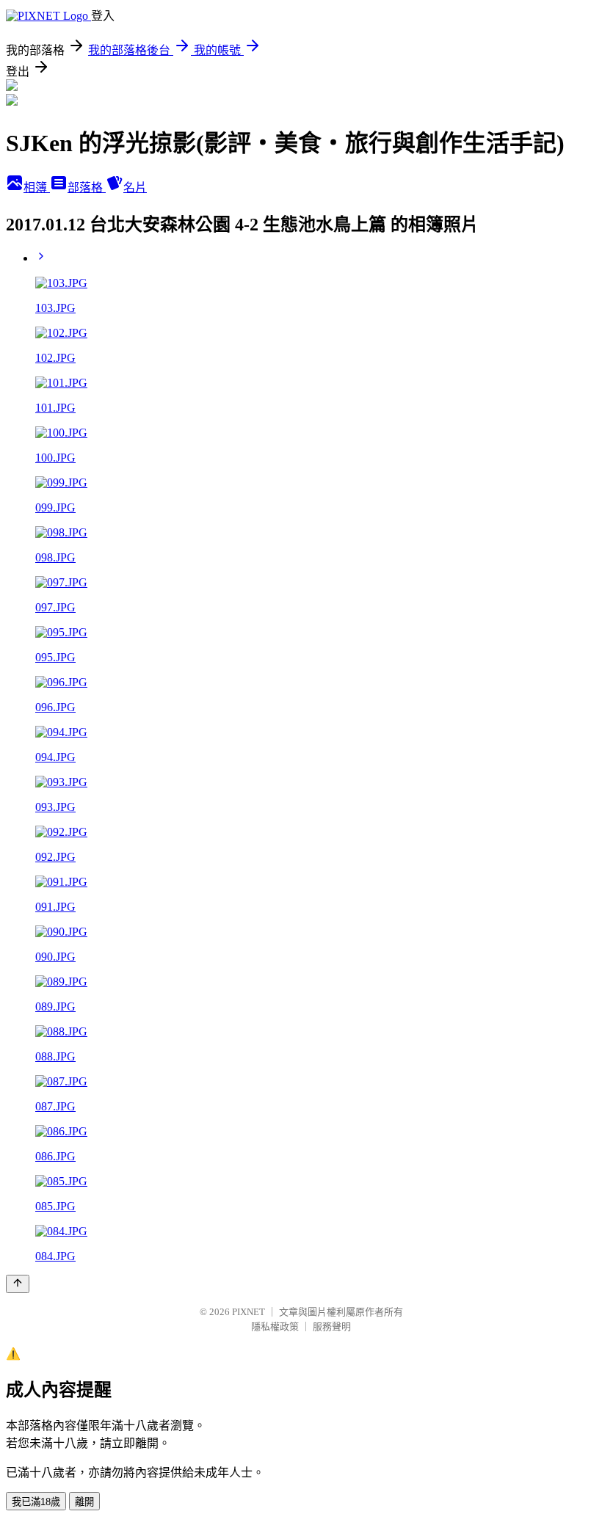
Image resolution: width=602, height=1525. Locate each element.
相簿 (36, 187)
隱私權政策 (275, 1326)
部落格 (87, 187)
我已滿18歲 (36, 1501)
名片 (135, 187)
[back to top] (17, 1284)
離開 (84, 1501)
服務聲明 (332, 1326)
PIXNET (248, 1311)
